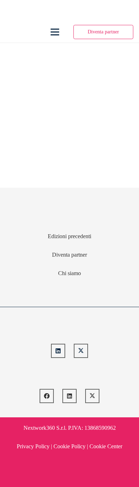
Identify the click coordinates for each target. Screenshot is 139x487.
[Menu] (55, 32)
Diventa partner (69, 255)
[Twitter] (81, 351)
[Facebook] (47, 396)
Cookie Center (105, 446)
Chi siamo (69, 273)
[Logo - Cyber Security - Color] (11, 32)
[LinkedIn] (58, 351)
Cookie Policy (69, 446)
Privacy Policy (33, 446)
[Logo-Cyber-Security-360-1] (69, 328)
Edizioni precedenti (69, 236)
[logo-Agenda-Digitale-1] (69, 373)
